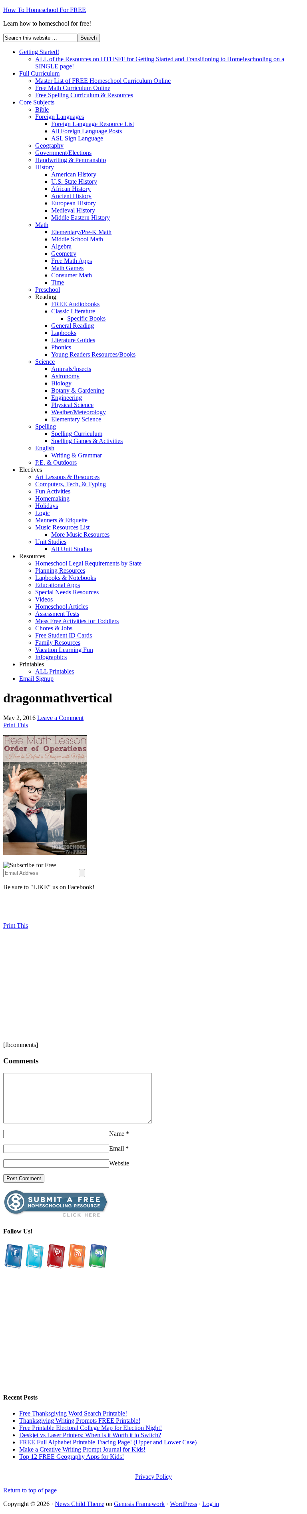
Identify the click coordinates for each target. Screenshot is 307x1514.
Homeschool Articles (61, 606)
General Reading (72, 325)
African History (71, 188)
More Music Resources (80, 534)
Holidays (46, 505)
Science (45, 361)
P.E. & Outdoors (56, 462)
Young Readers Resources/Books (93, 354)
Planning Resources (60, 570)
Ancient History (71, 196)
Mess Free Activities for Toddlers (77, 621)
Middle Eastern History (80, 217)
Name (116, 1133)
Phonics (61, 347)
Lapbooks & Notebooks (65, 577)
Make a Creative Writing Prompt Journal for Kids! (82, 1449)
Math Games (67, 268)
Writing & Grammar (76, 455)
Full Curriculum (39, 73)
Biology (61, 383)
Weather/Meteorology (78, 412)
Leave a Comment (60, 717)
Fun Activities (52, 491)
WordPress (183, 1503)
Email (116, 1148)
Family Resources (57, 642)
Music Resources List (62, 527)
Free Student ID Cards (63, 635)
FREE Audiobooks (75, 304)
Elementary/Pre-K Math (81, 232)
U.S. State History (74, 181)
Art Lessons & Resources (67, 476)
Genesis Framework (139, 1503)
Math (41, 224)
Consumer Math (71, 275)
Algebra (61, 246)
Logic (42, 512)
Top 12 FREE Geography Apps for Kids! (71, 1456)
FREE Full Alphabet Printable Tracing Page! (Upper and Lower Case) (108, 1442)
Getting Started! (39, 51)
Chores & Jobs (53, 628)
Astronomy (65, 376)
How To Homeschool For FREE (44, 9)
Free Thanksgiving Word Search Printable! (73, 1413)
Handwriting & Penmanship (70, 159)
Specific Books (86, 318)
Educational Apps (57, 585)
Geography (49, 145)
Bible (42, 109)
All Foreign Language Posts (86, 131)
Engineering (66, 397)
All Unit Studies (71, 548)
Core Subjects (36, 102)
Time (57, 282)
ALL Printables (54, 671)
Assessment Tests (57, 613)
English (44, 448)
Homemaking (52, 498)
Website (119, 1163)
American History (73, 174)
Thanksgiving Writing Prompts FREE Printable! (79, 1420)
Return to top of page (30, 1490)
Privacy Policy (153, 1476)
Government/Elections (63, 152)
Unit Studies (50, 541)
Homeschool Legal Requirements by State (88, 563)
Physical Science (72, 404)
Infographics (51, 657)
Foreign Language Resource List (92, 123)
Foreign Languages (59, 116)
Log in (210, 1503)
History (44, 167)
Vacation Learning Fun (64, 649)
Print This (15, 725)
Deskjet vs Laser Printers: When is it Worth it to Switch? (90, 1435)
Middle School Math (77, 239)
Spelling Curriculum (76, 433)
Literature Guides (73, 340)
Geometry (63, 253)
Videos (44, 599)
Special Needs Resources (67, 592)
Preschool (47, 289)
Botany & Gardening (77, 390)
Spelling (45, 426)
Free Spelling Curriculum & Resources (84, 95)
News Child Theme (79, 1503)
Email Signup (36, 678)
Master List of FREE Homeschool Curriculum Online (103, 80)
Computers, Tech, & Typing (70, 484)
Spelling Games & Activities (87, 440)
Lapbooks (63, 332)
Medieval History (73, 210)
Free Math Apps (71, 260)
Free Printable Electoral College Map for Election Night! (90, 1427)
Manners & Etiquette (61, 520)
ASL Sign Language (77, 138)
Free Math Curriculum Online (72, 87)
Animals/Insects (71, 368)
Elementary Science (76, 419)
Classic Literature (73, 311)
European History (73, 203)
